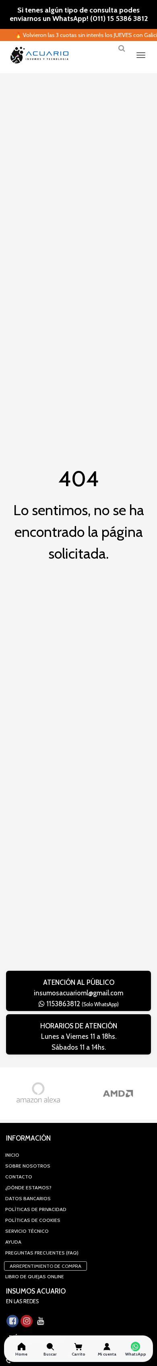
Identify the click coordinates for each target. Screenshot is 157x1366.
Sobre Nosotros (27, 1166)
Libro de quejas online (34, 1276)
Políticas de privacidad (35, 1209)
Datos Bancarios (28, 1198)
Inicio (12, 1155)
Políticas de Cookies (32, 1220)
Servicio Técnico (27, 1231)
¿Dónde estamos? (28, 1187)
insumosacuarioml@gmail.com (78, 993)
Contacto (18, 1177)
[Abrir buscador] (121, 51)
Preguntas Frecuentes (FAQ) (41, 1253)
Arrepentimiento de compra (45, 1266)
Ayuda (13, 1242)
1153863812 (82, 1004)
